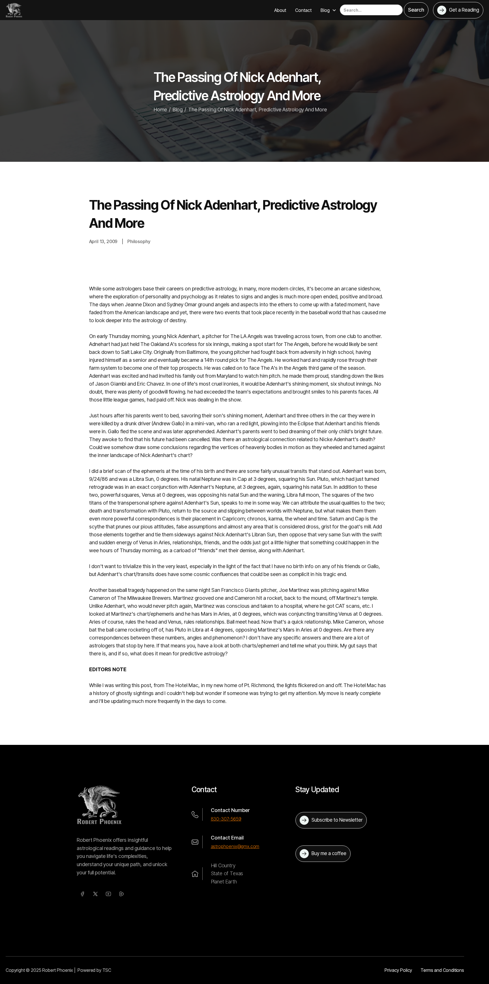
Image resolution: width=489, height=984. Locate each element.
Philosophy (138, 241)
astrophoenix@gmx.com (235, 846)
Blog (178, 109)
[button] (328, 10)
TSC (106, 970)
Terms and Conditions (442, 970)
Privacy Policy (398, 970)
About (280, 10)
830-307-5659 (226, 819)
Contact (303, 10)
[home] (14, 10)
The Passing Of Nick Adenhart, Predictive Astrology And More (257, 109)
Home (160, 109)
